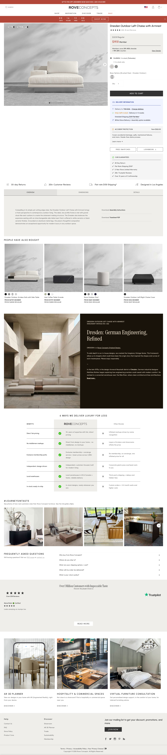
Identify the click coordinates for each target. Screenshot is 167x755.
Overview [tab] (30, 192)
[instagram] (115, 739)
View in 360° (21, 27)
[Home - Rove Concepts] (83, 7)
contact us (40, 557)
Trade (99, 13)
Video (10, 27)
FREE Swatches (123, 149)
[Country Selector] (146, 7)
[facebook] (106, 739)
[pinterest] (119, 739)
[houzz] (124, 739)
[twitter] (110, 739)
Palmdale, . (133, 109)
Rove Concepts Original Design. (109, 348)
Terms (62, 749)
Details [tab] (136, 192)
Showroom (48, 724)
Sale (110, 13)
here (72, 504)
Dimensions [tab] (83, 192)
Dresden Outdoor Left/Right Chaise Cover (139, 297)
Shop (57, 13)
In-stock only (120, 62)
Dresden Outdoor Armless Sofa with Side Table (22, 297)
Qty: (114, 84)
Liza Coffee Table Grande (54, 297)
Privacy (69, 749)
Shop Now (100, 19)
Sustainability (49, 735)
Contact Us (8, 724)
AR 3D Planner (49, 727)
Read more (83, 623)
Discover (86, 13)
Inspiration (70, 13)
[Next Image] (105, 64)
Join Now (113, 729)
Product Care (9, 735)
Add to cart (136, 93)
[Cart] (159, 7)
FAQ (5, 727)
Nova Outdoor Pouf (91, 297)
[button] (136, 58)
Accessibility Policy (80, 749)
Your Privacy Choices (96, 749)
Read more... (91, 378)
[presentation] (8, 525)
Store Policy (8, 731)
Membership (48, 739)
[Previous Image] (7, 64)
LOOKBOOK (149, 149)
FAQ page (30, 557)
